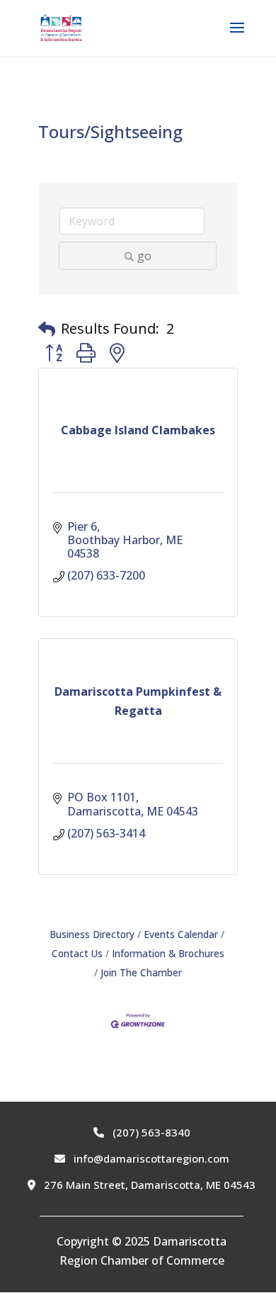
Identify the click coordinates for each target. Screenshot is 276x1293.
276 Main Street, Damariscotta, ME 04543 (148, 1185)
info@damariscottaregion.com (150, 1158)
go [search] (144, 256)
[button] (46, 328)
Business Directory (92, 934)
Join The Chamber (141, 972)
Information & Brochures (168, 953)
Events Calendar (181, 934)
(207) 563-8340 (150, 1132)
